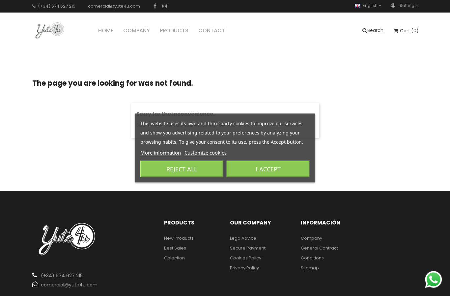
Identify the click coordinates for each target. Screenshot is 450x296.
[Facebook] (155, 6)
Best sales (175, 248)
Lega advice (243, 238)
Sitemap (310, 268)
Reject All (181, 169)
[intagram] (164, 6)
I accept (268, 169)
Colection (174, 258)
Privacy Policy (244, 268)
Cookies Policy (245, 258)
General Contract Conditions (319, 253)
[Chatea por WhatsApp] (433, 279)
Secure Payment (248, 248)
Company (311, 238)
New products (179, 238)
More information (160, 152)
